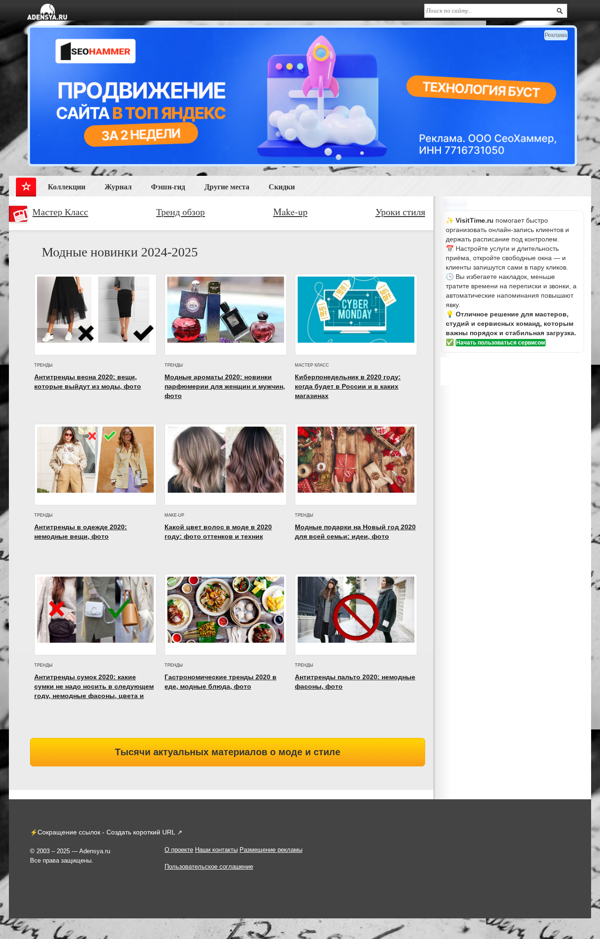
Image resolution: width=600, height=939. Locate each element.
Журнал (118, 187)
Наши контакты (216, 849)
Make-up (290, 212)
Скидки (282, 187)
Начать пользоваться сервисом (500, 342)
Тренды (43, 365)
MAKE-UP (174, 515)
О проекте (179, 849)
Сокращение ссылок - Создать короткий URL (106, 832)
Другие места (226, 187)
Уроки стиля (400, 212)
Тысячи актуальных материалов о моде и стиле (227, 752)
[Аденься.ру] (47, 12)
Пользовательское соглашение (209, 866)
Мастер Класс (60, 212)
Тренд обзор (180, 212)
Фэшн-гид (168, 187)
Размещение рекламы (271, 849)
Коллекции (66, 187)
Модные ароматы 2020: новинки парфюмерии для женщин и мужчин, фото (225, 386)
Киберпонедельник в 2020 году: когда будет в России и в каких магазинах (348, 386)
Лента (26, 189)
